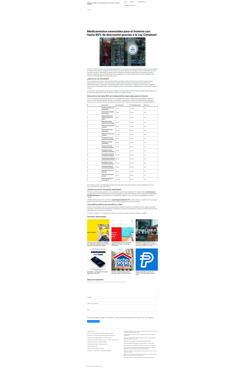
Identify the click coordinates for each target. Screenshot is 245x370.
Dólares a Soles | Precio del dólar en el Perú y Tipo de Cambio (103, 3)
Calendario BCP (141, 1)
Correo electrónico (93, 303)
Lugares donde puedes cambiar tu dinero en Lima (99, 337)
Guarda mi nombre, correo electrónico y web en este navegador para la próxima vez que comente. (120, 317)
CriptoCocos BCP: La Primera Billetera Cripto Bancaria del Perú (139, 357)
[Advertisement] (122, 20)
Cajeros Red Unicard (129, 5)
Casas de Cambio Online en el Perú (95, 348)
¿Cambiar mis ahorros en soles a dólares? (97, 341)
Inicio (126, 1)
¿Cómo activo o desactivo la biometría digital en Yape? (100, 333)
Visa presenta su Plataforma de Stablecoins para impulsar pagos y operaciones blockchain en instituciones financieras (140, 348)
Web (88, 309)
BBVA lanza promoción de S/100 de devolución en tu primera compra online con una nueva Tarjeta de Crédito (140, 355)
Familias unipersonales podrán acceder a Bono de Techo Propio (139, 343)
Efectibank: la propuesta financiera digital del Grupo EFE (100, 335)
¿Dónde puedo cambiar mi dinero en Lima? (97, 344)
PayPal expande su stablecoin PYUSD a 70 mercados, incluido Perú (140, 345)
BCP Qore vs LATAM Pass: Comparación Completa (99, 350)
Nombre (89, 297)
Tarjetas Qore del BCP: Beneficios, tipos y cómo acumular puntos (102, 339)
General (132, 1)
